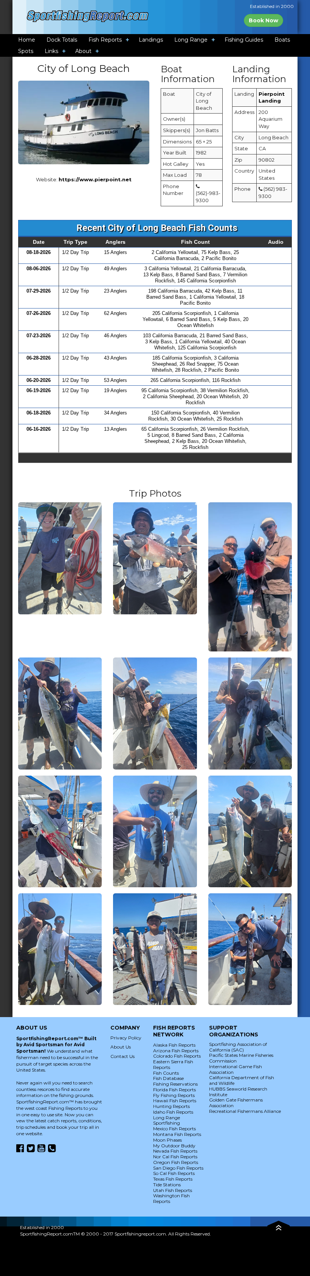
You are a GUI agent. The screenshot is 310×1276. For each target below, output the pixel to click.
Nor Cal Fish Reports (175, 1156)
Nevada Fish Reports (175, 1151)
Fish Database (168, 1078)
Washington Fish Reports (171, 1198)
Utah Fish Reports (172, 1190)
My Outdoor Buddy (174, 1145)
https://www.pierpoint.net (95, 179)
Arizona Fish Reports (175, 1050)
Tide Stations (167, 1184)
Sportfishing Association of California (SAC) (238, 1047)
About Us (120, 1047)
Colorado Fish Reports (177, 1056)
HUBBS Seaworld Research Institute (238, 1091)
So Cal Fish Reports (174, 1173)
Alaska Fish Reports (174, 1045)
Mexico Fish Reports (174, 1128)
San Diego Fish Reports (178, 1168)
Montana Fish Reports (177, 1134)
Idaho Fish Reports (173, 1112)
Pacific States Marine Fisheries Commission (241, 1058)
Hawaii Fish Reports (174, 1100)
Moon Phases (167, 1140)
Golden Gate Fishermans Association (236, 1102)
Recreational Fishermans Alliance (245, 1111)
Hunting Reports (171, 1106)
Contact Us (122, 1056)
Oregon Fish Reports (175, 1162)
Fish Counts (166, 1073)
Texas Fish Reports (172, 1179)
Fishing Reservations (175, 1084)
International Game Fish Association (235, 1069)
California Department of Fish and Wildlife (241, 1080)
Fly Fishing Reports (174, 1095)
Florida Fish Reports (174, 1089)
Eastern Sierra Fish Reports (173, 1064)
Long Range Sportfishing (166, 1120)
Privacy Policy (125, 1038)
